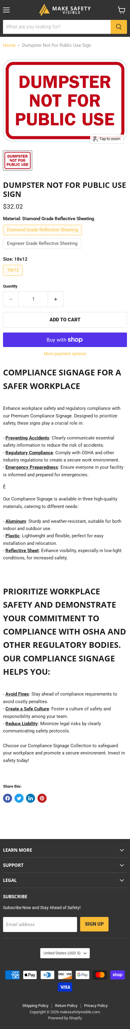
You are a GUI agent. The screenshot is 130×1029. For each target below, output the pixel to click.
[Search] (119, 27)
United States (62, 953)
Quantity (10, 286)
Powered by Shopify (65, 1018)
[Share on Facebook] (7, 798)
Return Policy (66, 1005)
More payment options (65, 353)
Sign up (94, 924)
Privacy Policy (96, 1005)
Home (9, 45)
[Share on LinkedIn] (30, 798)
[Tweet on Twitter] (19, 798)
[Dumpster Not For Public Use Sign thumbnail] (17, 160)
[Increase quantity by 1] (55, 299)
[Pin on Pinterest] (42, 798)
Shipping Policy (35, 1005)
